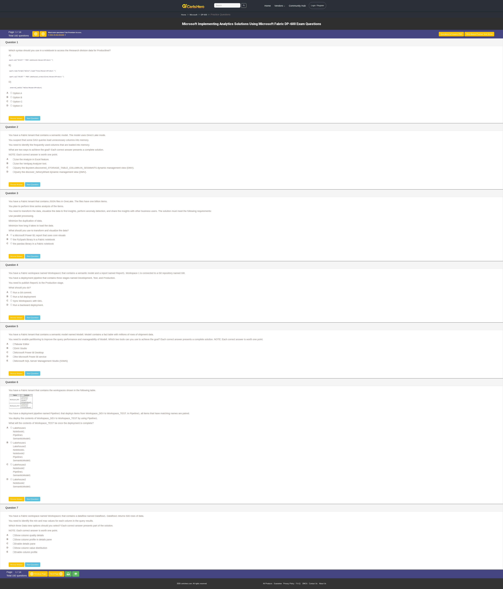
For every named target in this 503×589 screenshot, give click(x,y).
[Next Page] (43, 34)
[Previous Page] (35, 34)
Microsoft (193, 15)
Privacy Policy (288, 584)
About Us (322, 584)
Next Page (54, 574)
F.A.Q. (298, 584)
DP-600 (204, 15)
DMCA (304, 584)
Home (267, 5)
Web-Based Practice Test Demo (479, 34)
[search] (243, 5)
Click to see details (56, 35)
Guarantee (278, 584)
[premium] (68, 574)
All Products (267, 584)
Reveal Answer (16, 118)
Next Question (33, 118)
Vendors (279, 5)
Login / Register (317, 5)
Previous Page (40, 574)
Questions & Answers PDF (451, 34)
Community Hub (297, 5)
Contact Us (313, 584)
